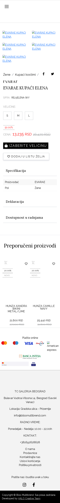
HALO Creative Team (29, 498)
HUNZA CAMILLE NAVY (44, 307)
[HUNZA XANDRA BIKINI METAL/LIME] (16, 285)
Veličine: (9, 106)
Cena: (7, 134)
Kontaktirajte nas (30, 457)
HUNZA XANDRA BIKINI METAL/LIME (16, 308)
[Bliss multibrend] (30, 382)
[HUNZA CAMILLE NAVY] (44, 285)
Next (54, 255)
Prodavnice (30, 453)
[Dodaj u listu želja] (26, 263)
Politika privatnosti (30, 465)
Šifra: (6, 97)
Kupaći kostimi (25, 74)
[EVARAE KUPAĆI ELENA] (15, 35)
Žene (6, 74)
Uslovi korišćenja (30, 461)
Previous (47, 255)
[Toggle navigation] (6, 6)
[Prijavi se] (12, 18)
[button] (5, 19)
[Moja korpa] (20, 17)
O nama (30, 449)
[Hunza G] (14, 263)
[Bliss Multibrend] (34, 6)
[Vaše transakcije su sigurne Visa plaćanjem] (45, 364)
